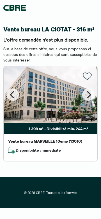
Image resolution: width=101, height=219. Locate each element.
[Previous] (12, 94)
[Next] (88, 94)
